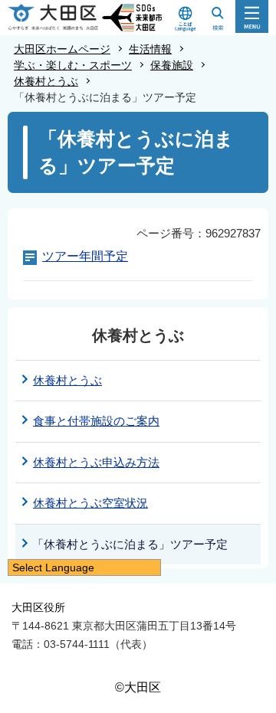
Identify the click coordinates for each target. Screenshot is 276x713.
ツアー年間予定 (85, 256)
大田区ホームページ (62, 49)
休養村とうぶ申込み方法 (96, 462)
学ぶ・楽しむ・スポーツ (73, 65)
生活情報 (150, 49)
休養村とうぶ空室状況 (90, 502)
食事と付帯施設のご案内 (96, 420)
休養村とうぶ (46, 81)
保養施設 (171, 65)
